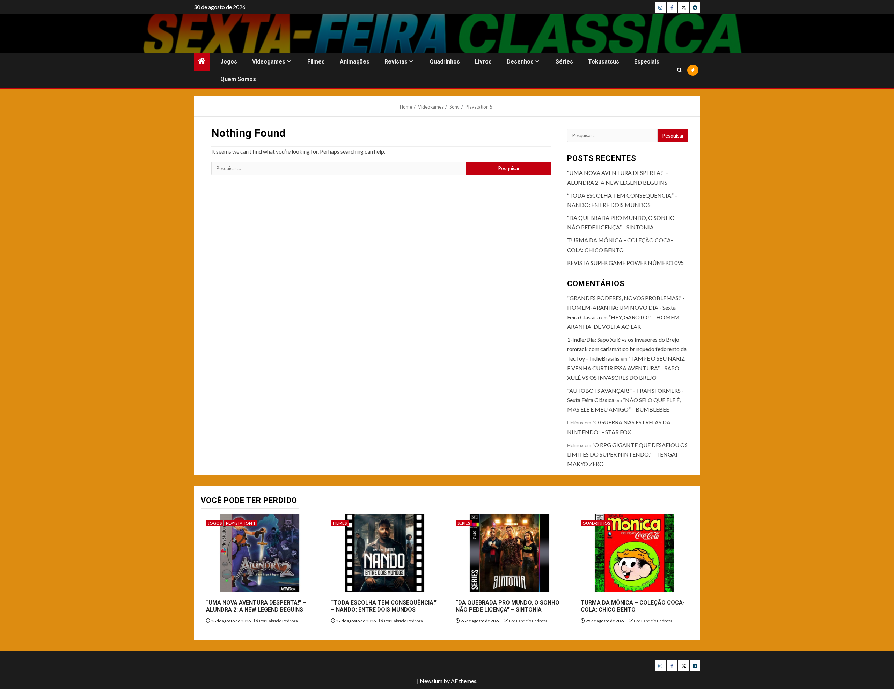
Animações (354, 61)
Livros (483, 61)
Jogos (228, 61)
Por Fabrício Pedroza (278, 620)
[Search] (679, 70)
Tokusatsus (603, 61)
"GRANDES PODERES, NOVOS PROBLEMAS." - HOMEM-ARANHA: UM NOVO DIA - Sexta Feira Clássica (625, 307)
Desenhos (520, 61)
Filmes (316, 61)
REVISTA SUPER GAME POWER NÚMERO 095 (625, 262)
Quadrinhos (445, 61)
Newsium (431, 680)
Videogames (268, 61)
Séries (564, 61)
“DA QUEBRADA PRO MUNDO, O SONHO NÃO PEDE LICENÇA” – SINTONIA (507, 606)
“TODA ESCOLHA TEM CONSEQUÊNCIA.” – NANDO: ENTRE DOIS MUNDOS (384, 606)
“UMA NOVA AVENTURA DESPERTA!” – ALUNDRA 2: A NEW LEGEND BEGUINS (256, 606)
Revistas (396, 61)
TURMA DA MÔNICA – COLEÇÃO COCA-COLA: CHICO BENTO (633, 606)
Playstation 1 (240, 523)
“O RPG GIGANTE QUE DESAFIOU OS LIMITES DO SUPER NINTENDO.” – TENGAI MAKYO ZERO (627, 454)
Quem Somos (238, 79)
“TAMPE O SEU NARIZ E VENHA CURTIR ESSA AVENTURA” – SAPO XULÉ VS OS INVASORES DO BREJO (626, 367)
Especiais (646, 61)
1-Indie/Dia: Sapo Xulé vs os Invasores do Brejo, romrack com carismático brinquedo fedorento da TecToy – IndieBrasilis (627, 349)
